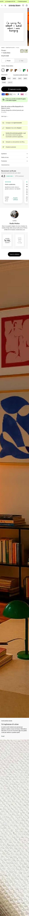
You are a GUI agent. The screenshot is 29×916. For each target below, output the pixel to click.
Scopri (2, 736)
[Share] (26, 51)
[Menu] (2, 5)
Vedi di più (4, 116)
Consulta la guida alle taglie (20, 74)
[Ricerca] (5, 5)
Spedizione (4, 153)
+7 (26, 94)
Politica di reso (5, 157)
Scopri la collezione (14, 254)
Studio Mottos (6, 52)
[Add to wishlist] (22, 51)
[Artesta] (14, 5)
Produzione (4, 161)
